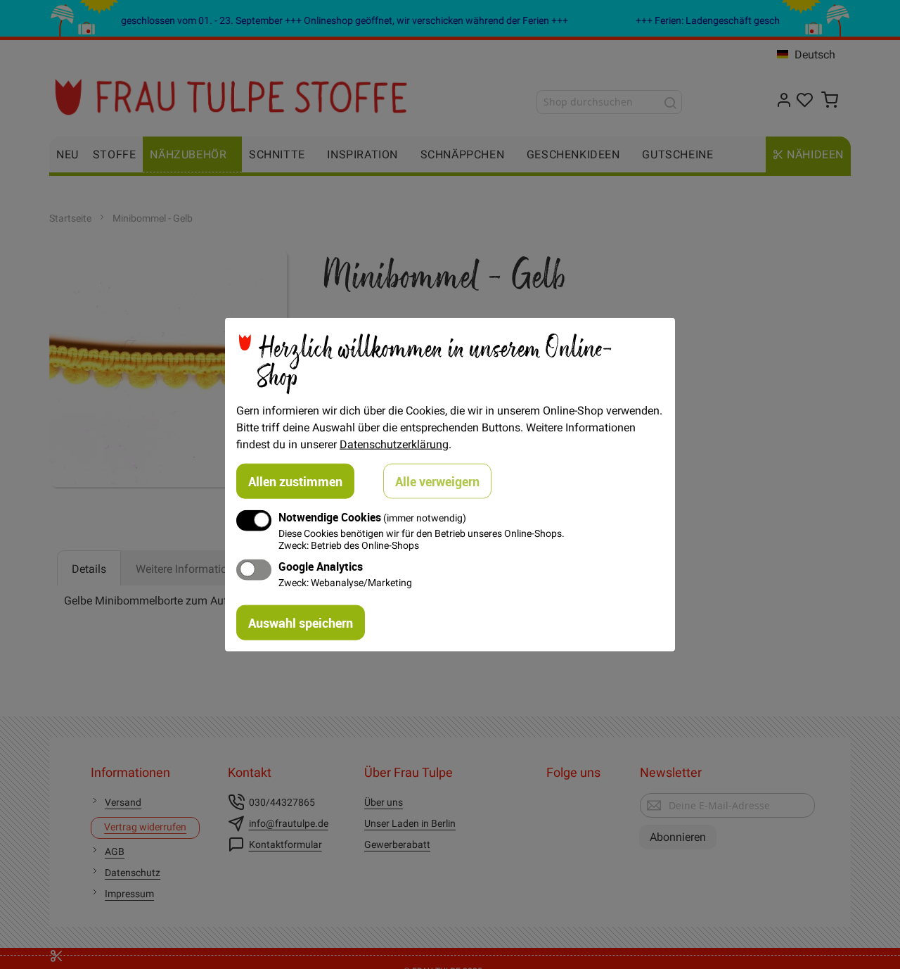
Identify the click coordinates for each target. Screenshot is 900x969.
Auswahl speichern (300, 622)
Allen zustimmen (295, 480)
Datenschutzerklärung (394, 443)
